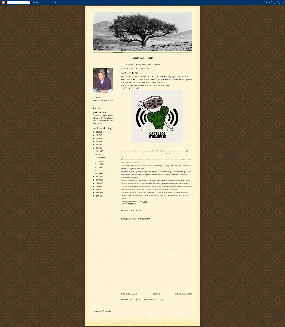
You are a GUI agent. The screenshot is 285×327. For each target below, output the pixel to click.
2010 (98, 180)
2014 (98, 144)
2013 (98, 148)
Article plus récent (129, 293)
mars (100, 167)
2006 (98, 192)
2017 (98, 135)
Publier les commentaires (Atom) (148, 299)
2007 (98, 189)
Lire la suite (97, 123)
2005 (98, 196)
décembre (102, 154)
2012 (98, 151)
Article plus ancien (183, 293)
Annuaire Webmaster (102, 310)
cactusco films (103, 161)
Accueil (156, 293)
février (101, 170)
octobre (101, 157)
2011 (98, 176)
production (132, 203)
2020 (98, 132)
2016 (98, 138)
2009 (98, 183)
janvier (101, 173)
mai (99, 164)
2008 (98, 186)
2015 (98, 141)
